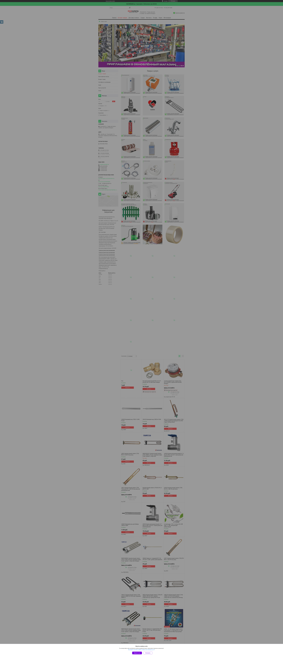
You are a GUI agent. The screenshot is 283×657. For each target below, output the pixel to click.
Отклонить (147, 653)
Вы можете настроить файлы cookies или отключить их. (141, 649)
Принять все (137, 653)
